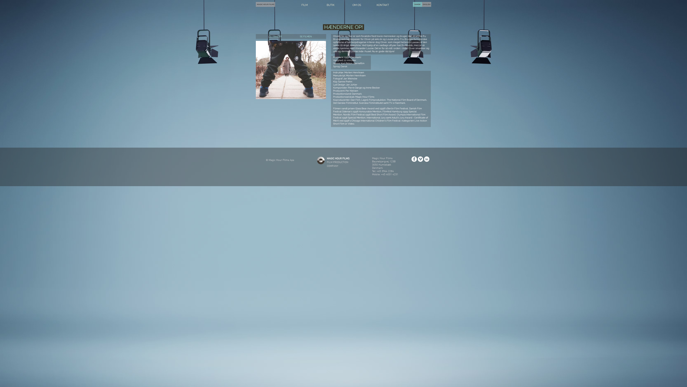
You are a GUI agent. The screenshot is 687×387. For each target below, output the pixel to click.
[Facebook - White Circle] (414, 159)
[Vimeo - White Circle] (420, 159)
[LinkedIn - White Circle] (426, 159)
